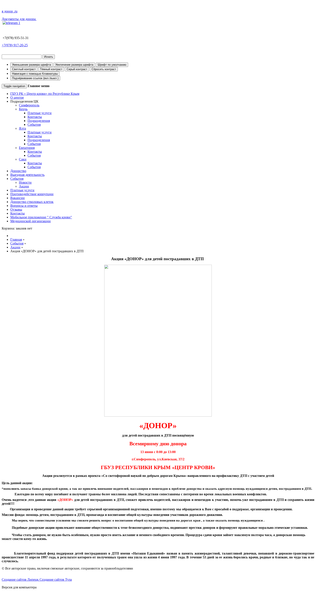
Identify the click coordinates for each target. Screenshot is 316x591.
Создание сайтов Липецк (21, 579)
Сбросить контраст (104, 69)
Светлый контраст (24, 69)
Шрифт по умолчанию (112, 64)
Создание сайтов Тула (56, 579)
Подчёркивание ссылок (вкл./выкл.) (35, 78)
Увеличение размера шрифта (74, 64)
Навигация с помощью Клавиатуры (35, 73)
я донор (9, 11)
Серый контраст (77, 69)
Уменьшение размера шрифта (31, 64)
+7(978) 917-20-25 (15, 45)
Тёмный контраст (51, 69)
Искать (48, 56)
